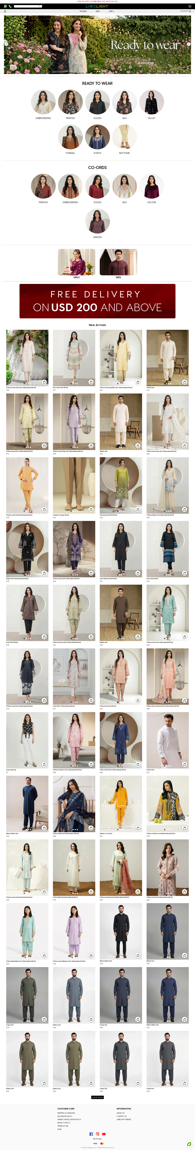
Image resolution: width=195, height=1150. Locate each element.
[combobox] (28, 6)
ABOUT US (120, 1113)
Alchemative (110, 1148)
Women (83, 11)
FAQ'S (59, 1129)
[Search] (39, 6)
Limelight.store (91, 1148)
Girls (111, 11)
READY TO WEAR (97, 84)
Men (98, 11)
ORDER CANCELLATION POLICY (69, 1120)
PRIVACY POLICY (63, 1123)
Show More (97, 1097)
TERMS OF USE (62, 1126)
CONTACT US (122, 1116)
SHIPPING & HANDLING (66, 1113)
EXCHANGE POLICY (64, 1116)
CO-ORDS (97, 168)
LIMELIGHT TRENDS (124, 1120)
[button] (95, 71)
